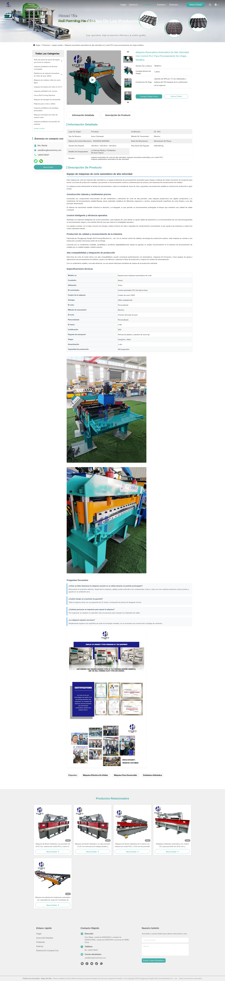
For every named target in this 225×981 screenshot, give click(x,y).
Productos (46, 45)
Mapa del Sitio (46, 978)
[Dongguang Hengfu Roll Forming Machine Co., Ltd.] (8, 5)
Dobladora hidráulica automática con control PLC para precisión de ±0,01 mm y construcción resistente (172, 845)
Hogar (123, 5)
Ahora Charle (195, 5)
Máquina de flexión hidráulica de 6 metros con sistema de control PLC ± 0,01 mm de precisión (132, 845)
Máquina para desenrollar (125, 775)
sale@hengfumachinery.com (49, 150)
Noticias (39, 946)
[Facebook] (87, 964)
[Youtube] (91, 964)
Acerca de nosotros (44, 938)
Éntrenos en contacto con (175, 5)
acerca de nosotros (134, 5)
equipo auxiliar (57, 45)
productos (148, 5)
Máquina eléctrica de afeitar (95, 775)
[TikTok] (96, 964)
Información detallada (83, 115)
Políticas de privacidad (31, 978)
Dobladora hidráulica (152, 775)
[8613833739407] (101, 964)
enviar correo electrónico (153, 961)
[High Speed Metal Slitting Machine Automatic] (94, 78)
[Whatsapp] (36, 161)
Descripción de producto (117, 115)
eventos (161, 5)
